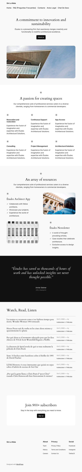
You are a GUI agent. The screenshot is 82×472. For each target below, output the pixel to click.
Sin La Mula (11, 3)
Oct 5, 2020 (61, 319)
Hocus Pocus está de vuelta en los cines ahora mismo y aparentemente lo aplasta (29, 329)
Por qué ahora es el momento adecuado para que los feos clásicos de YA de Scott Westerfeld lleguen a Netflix (30, 338)
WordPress (19, 464)
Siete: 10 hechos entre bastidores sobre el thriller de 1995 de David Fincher (30, 357)
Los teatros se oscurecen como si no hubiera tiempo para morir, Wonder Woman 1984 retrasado (30, 320)
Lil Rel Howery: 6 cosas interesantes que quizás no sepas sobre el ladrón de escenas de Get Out (30, 366)
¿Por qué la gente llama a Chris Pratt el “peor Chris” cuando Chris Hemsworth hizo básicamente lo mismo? (30, 375)
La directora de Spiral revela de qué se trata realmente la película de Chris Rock (30, 348)
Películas (69, 322)
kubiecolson (60, 322)
